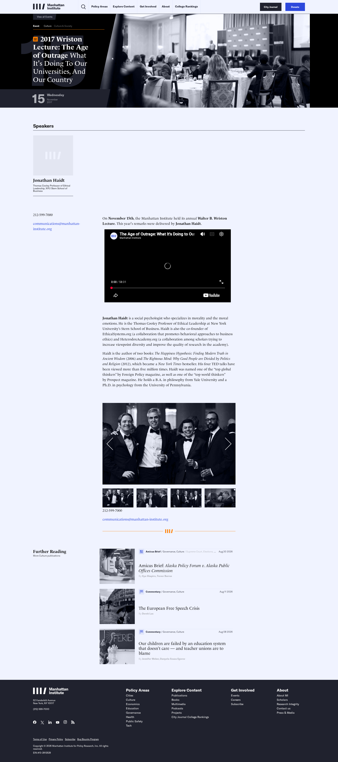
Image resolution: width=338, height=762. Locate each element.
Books (175, 700)
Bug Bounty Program (88, 739)
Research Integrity (288, 704)
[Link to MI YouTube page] (57, 722)
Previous (112, 444)
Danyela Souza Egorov (172, 658)
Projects (177, 712)
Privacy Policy (56, 739)
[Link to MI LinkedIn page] (50, 723)
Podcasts (177, 708)
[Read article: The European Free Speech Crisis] (117, 606)
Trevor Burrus (164, 576)
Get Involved (148, 6)
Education (132, 708)
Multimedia (179, 704)
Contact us (283, 708)
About (166, 6)
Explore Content (124, 6)
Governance (133, 712)
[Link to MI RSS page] (73, 723)
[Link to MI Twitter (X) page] (42, 722)
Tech (129, 725)
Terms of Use (40, 739)
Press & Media (286, 712)
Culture (47, 25)
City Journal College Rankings (190, 717)
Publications (179, 695)
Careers (236, 700)
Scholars (282, 700)
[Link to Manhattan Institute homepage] (50, 693)
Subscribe (237, 704)
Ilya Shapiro (149, 576)
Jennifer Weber (150, 658)
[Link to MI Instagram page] (65, 723)
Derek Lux (148, 613)
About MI (282, 695)
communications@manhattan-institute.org (135, 518)
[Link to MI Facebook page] (34, 723)
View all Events (44, 16)
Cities (129, 695)
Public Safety (134, 721)
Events (235, 695)
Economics (133, 704)
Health (130, 717)
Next (225, 444)
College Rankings (186, 6)
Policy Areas (99, 6)
